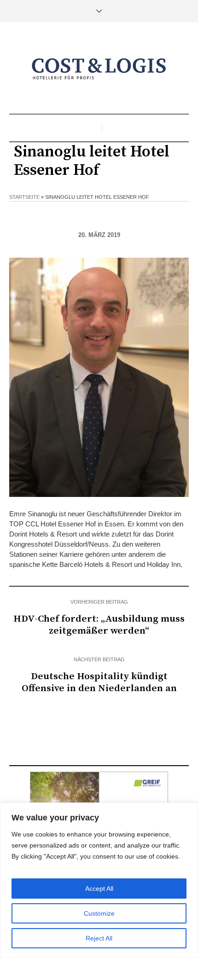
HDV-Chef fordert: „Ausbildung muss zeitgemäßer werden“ (99, 625)
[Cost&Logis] (99, 69)
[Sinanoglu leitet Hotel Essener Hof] (99, 377)
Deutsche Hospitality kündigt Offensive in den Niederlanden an (99, 682)
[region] (99, 880)
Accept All (99, 888)
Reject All (99, 938)
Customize (99, 913)
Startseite (24, 197)
